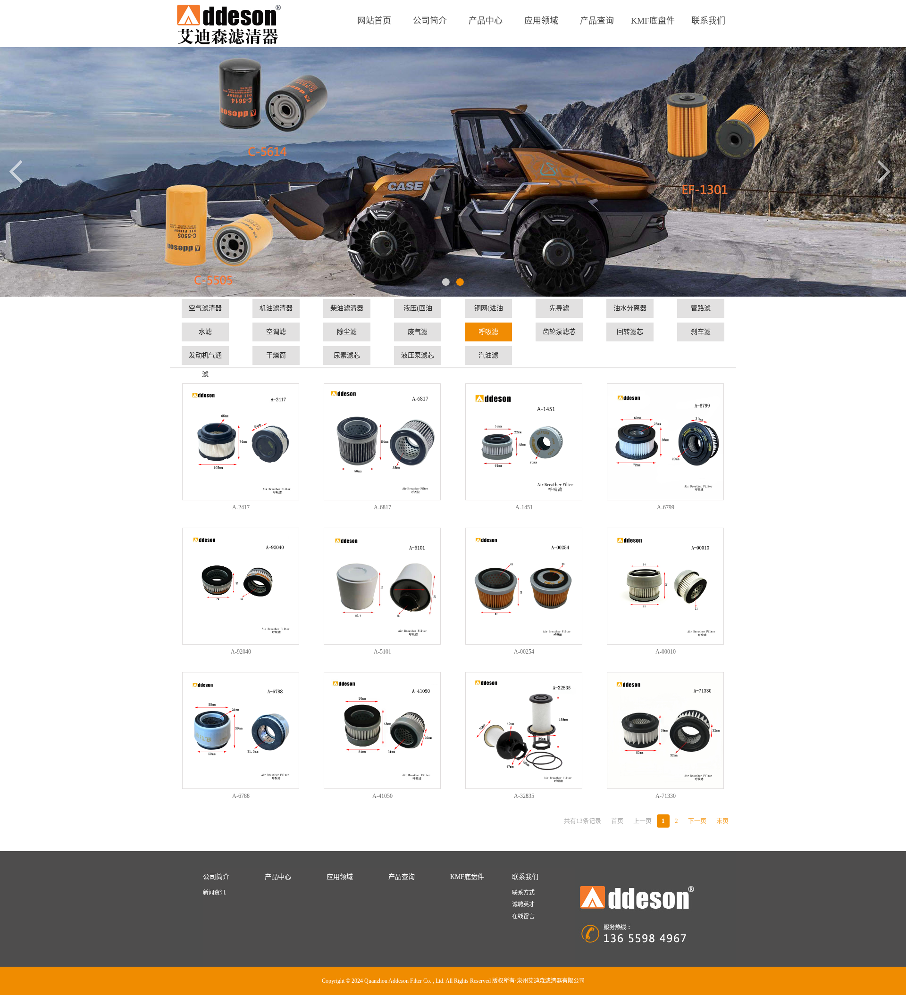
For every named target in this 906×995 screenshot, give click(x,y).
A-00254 (524, 651)
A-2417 (241, 507)
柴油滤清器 (346, 308)
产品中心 (486, 20)
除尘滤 (347, 331)
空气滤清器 (205, 308)
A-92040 (241, 651)
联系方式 (523, 892)
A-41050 (382, 796)
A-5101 (382, 651)
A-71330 (665, 796)
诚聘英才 (523, 904)
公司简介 (430, 20)
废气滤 (418, 331)
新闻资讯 (214, 892)
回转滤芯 (630, 331)
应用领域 (541, 20)
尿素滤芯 (347, 355)
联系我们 (708, 20)
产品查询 (597, 20)
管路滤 (701, 308)
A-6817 (382, 507)
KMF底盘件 (653, 20)
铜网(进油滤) (488, 311)
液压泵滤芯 (417, 355)
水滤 (205, 331)
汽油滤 (488, 355)
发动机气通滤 (205, 358)
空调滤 (276, 331)
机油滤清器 (276, 308)
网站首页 (374, 20)
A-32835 (524, 796)
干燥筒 (276, 355)
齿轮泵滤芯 (559, 331)
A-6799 (665, 507)
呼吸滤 (488, 331)
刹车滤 (701, 331)
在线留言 (523, 916)
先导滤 (559, 308)
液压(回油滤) (417, 311)
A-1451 (524, 507)
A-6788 (241, 796)
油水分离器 (629, 308)
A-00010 (665, 651)
